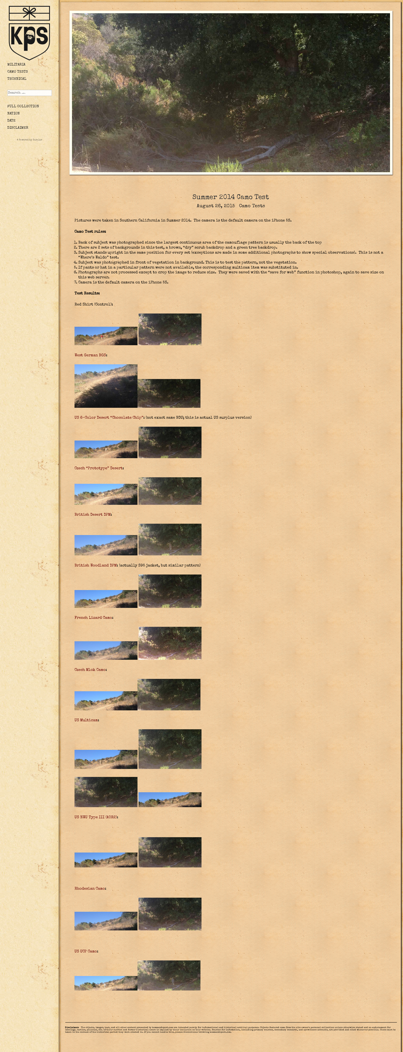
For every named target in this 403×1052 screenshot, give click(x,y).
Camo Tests (17, 72)
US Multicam (86, 720)
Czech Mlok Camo (90, 670)
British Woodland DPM (96, 566)
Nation (13, 113)
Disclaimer (17, 128)
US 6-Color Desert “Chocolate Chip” (109, 418)
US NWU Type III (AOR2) (96, 817)
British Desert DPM (93, 515)
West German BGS (90, 355)
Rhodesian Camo (90, 889)
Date (11, 121)
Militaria (16, 65)
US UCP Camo (86, 952)
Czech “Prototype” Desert (99, 468)
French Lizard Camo (93, 618)
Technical (16, 79)
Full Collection (23, 106)
